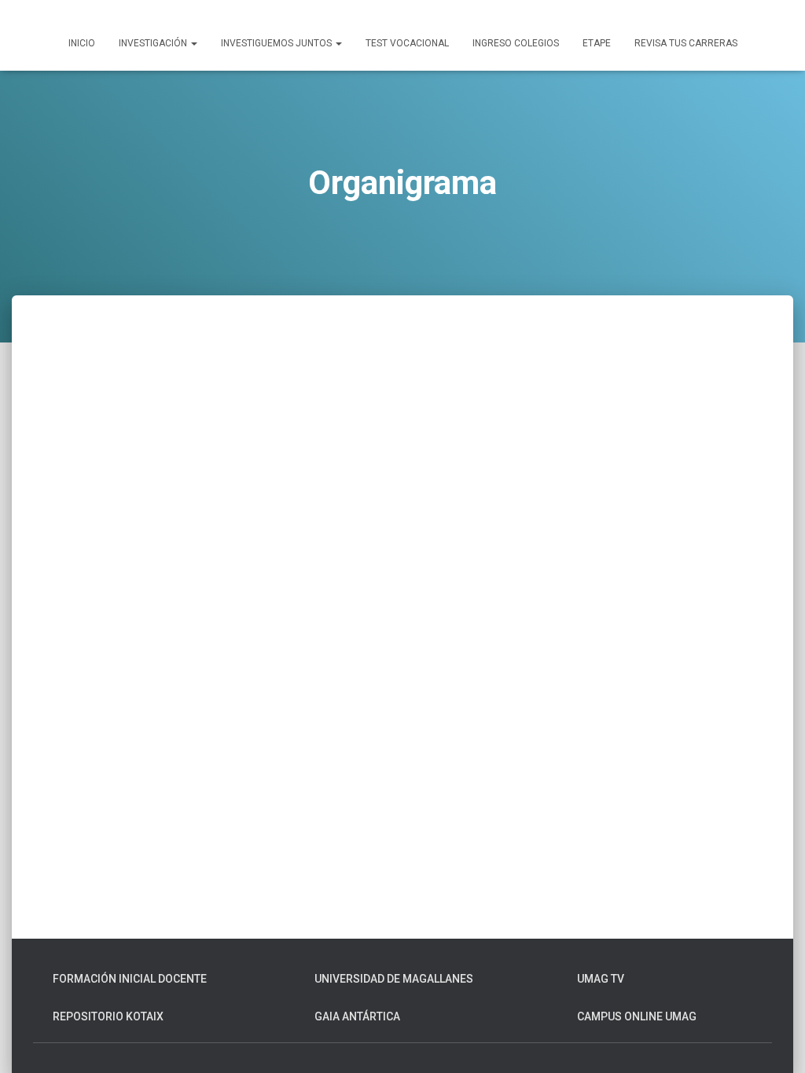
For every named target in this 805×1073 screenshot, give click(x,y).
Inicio (81, 43)
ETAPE (597, 43)
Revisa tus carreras (685, 43)
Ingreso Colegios (515, 43)
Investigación (154, 43)
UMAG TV (600, 978)
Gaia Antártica (357, 1016)
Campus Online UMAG (637, 1016)
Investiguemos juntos (277, 43)
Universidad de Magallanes (393, 978)
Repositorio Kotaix (108, 1016)
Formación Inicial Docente (130, 978)
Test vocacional (407, 43)
